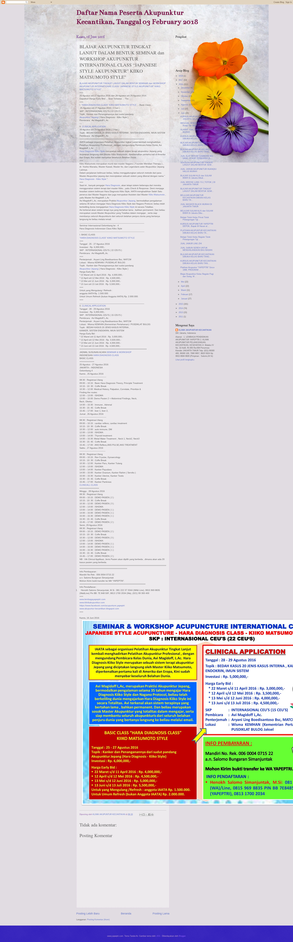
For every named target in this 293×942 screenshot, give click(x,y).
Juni (183, 113)
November (186, 92)
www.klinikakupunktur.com (92, 602)
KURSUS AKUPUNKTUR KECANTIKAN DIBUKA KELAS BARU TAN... (198, 262)
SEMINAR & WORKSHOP (119, 352)
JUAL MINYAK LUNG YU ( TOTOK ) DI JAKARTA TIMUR (197, 183)
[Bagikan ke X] (146, 814)
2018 (181, 76)
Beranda (126, 913)
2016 (181, 84)
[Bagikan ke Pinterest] (152, 814)
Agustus (185, 105)
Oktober (185, 96)
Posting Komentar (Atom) (98, 919)
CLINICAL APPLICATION (94, 126)
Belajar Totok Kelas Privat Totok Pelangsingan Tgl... (194, 218)
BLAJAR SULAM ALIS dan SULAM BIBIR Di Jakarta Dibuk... (196, 176)
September (186, 100)
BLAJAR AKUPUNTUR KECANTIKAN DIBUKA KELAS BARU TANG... (197, 150)
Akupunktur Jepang (89, 117)
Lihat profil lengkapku (184, 360)
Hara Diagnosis (112, 185)
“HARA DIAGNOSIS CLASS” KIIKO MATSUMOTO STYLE (108, 105)
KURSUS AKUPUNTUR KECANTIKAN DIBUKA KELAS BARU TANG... (197, 137)
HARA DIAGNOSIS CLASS (106, 355)
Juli (183, 109)
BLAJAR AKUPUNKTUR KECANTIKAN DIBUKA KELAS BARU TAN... (197, 144)
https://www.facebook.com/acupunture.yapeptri (102, 605)
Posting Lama (161, 913)
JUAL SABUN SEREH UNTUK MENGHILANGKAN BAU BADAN (196, 249)
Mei (183, 282)
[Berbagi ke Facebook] (149, 814)
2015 (181, 304)
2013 (181, 312)
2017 (181, 80)
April (183, 286)
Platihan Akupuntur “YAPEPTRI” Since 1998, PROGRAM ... (197, 268)
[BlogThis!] (143, 814)
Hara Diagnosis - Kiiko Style (93, 179)
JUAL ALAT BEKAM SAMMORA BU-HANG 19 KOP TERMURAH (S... (196, 157)
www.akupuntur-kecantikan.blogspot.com (99, 608)
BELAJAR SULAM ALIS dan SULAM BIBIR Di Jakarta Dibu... (196, 212)
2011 (181, 316)
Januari (184, 299)
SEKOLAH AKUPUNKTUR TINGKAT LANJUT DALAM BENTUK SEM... (196, 163)
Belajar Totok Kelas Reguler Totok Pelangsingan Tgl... (195, 238)
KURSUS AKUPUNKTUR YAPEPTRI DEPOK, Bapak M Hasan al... (196, 225)
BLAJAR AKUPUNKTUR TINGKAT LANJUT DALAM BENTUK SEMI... (197, 190)
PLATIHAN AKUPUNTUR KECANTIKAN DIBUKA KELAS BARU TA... (198, 231)
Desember (186, 88)
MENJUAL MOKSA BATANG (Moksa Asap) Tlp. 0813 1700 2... (196, 124)
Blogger (182, 936)
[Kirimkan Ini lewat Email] (140, 814)
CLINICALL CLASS (89, 485)
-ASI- (158, 936)
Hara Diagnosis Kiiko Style (92, 151)
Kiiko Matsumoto (157, 195)
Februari (185, 294)
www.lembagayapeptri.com (92, 599)
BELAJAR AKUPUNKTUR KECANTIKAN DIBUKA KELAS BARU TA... (195, 197)
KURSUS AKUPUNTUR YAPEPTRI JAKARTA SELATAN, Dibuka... (196, 117)
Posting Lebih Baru (87, 913)
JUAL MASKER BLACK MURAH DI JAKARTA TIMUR (196, 205)
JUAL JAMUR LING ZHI (191, 243)
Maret (184, 290)
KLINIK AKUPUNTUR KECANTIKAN (195, 330)
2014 (181, 308)
